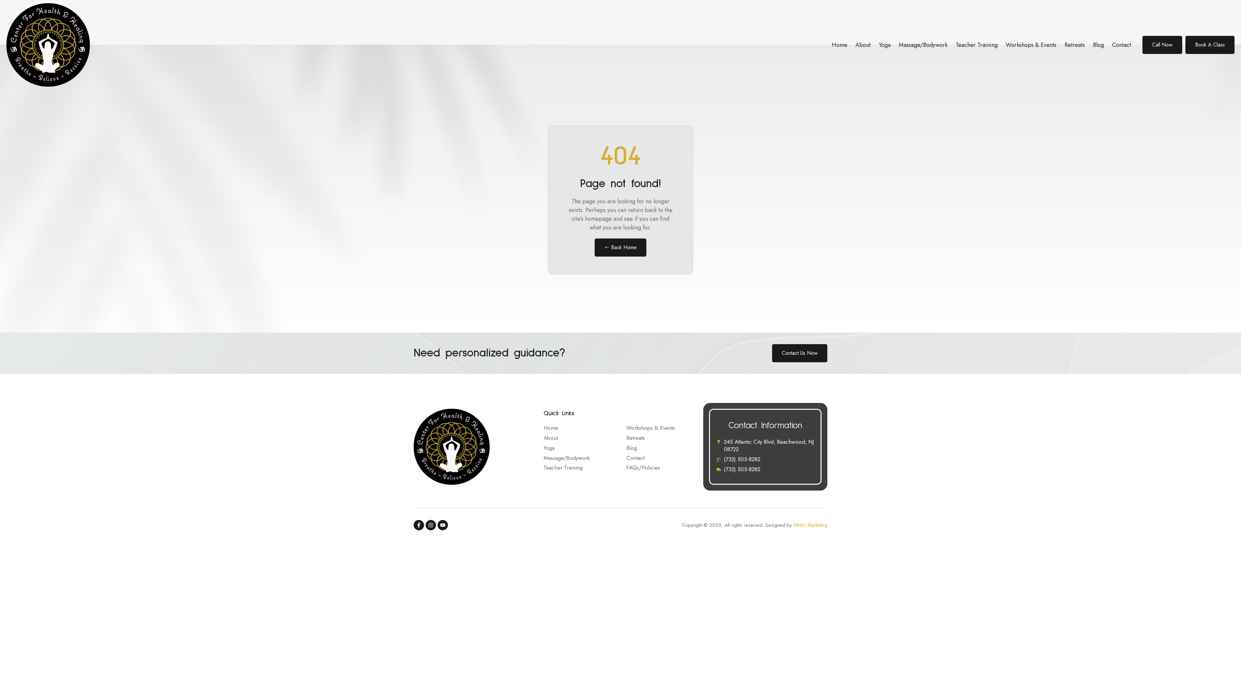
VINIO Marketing (810, 525)
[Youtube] (443, 525)
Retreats (1075, 45)
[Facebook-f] (419, 525)
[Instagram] (431, 525)
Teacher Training (977, 45)
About (863, 45)
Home (839, 45)
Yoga (885, 45)
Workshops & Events (1031, 45)
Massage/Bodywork (923, 45)
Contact (1121, 45)
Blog (1098, 45)
